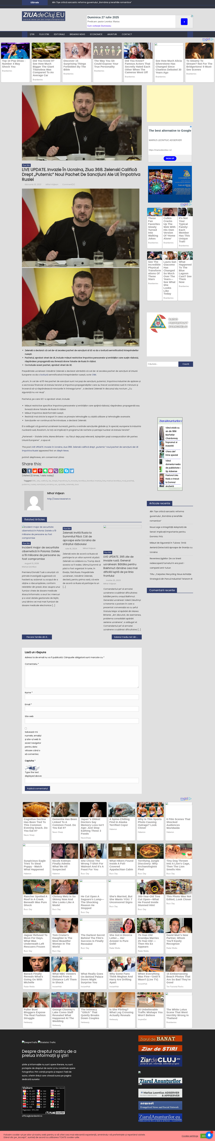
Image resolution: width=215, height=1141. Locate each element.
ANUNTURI (112, 34)
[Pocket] (50, 471)
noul (124, 480)
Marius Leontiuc (29, 567)
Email (28, 704)
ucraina (50, 484)
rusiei (33, 484)
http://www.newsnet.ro (59, 498)
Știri (32, 34)
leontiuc (82, 480)
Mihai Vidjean (51, 184)
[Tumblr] (29, 471)
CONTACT (127, 34)
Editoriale (59, 34)
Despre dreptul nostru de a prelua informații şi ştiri (49, 1053)
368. (34, 480)
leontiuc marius (94, 480)
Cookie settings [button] (190, 1136)
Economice (96, 34)
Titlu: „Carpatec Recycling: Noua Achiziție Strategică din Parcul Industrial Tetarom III (171, 576)
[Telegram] (71, 471)
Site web (29, 716)
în (69, 480)
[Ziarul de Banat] (160, 1038)
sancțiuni (41, 484)
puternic (26, 484)
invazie (74, 480)
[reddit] (34, 471)
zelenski (70, 484)
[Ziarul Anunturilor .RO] (160, 1081)
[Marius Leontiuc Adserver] (160, 1092)
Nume (29, 692)
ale (38, 480)
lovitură (44, 374)
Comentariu (32, 664)
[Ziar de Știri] (160, 1048)
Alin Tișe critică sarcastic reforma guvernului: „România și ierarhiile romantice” (92, 2)
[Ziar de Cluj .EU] (160, 1060)
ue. (55, 484)
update (61, 484)
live (104, 480)
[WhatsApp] (61, 471)
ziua (77, 484)
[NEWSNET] (160, 1105)
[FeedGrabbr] (170, 488)
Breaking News (77, 34)
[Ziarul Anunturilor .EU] (160, 1117)
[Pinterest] (40, 471)
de (49, 480)
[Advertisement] (170, 103)
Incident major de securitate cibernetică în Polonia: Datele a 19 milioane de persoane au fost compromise (41, 553)
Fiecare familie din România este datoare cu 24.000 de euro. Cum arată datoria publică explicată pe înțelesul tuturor (39, 637)
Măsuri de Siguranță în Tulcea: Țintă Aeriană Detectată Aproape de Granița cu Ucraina (171, 547)
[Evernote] (45, 471)
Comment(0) (68, 184)
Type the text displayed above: (33, 774)
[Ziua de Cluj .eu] (139, 1072)
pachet (130, 480)
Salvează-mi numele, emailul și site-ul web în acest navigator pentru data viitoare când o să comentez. (33, 743)
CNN (94, 374)
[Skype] (66, 471)
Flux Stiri (44, 34)
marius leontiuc (113, 480)
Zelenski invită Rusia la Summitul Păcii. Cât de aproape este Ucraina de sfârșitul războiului (79, 538)
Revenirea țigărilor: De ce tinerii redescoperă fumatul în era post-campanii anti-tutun (167, 563)
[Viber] (56, 471)
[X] (24, 471)
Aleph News (63, 450)
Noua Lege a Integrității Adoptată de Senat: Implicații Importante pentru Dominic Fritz (168, 532)
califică (44, 480)
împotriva (62, 480)
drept (54, 480)
